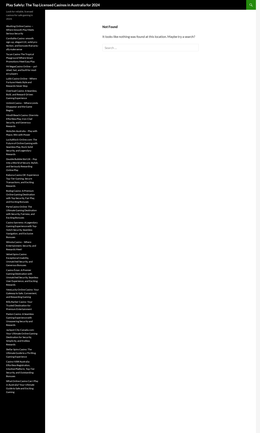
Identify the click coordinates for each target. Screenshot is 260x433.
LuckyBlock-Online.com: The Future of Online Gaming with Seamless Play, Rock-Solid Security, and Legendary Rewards (22, 147)
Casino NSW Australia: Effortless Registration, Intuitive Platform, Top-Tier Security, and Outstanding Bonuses (20, 369)
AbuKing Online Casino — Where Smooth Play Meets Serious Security (20, 30)
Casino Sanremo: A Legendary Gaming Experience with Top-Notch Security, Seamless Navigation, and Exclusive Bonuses (22, 230)
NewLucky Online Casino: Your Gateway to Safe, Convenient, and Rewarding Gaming (22, 293)
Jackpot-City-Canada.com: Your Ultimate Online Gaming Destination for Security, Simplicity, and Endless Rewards (21, 337)
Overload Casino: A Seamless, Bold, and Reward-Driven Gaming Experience (21, 94)
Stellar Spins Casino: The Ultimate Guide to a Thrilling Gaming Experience (21, 353)
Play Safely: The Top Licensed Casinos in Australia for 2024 (53, 5)
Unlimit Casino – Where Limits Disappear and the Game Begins (22, 106)
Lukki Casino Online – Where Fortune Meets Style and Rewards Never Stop (21, 82)
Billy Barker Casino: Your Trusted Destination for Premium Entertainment (19, 305)
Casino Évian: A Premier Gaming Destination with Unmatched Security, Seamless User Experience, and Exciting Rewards (22, 277)
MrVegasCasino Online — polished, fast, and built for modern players (22, 70)
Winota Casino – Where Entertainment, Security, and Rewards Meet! (21, 245)
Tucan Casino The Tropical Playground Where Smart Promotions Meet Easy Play (20, 58)
